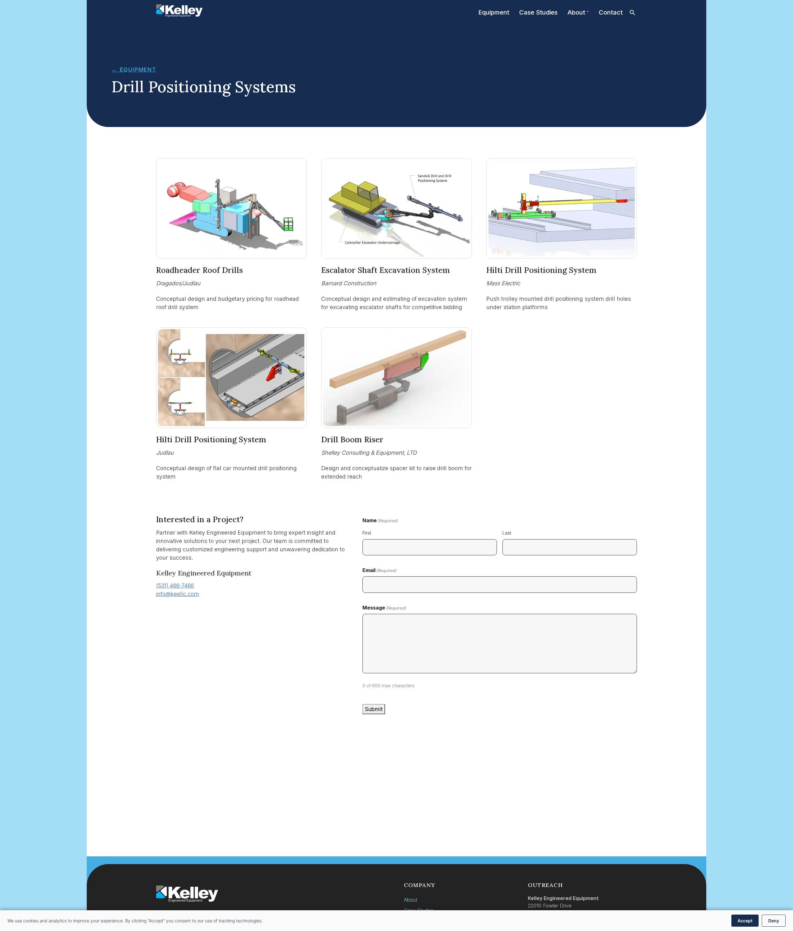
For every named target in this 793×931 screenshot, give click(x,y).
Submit (374, 709)
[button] (632, 12)
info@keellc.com (177, 594)
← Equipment (134, 69)
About (576, 12)
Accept (745, 920)
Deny (773, 920)
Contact (611, 12)
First (366, 533)
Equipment (493, 12)
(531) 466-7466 (175, 585)
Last (506, 533)
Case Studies (538, 12)
